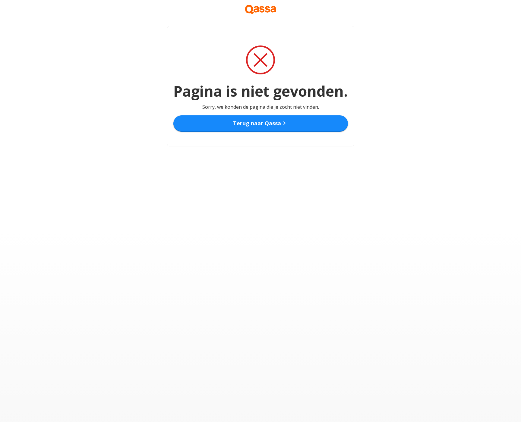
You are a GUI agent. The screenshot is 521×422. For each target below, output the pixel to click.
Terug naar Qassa (260, 123)
